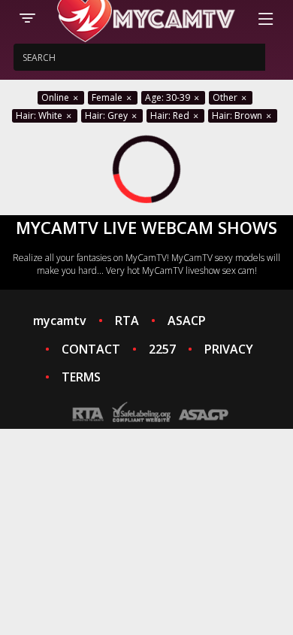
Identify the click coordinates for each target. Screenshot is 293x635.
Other (226, 97)
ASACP (187, 320)
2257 (162, 349)
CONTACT (91, 349)
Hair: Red (171, 115)
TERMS (81, 377)
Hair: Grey (107, 115)
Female (108, 97)
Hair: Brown (238, 115)
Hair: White (40, 115)
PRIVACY (228, 349)
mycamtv (59, 320)
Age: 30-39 (168, 97)
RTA (127, 320)
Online (56, 97)
